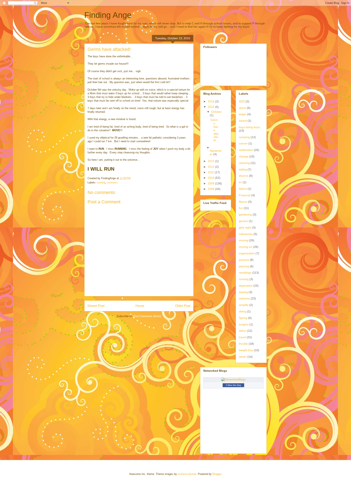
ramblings (245, 272)
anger (242, 114)
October (216, 111)
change (243, 156)
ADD (242, 101)
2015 (211, 106)
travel (242, 337)
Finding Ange (107, 15)
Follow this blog (233, 385)
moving (243, 240)
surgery (244, 324)
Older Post (182, 306)
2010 (211, 177)
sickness (112, 182)
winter (243, 356)
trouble (243, 343)
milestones (246, 234)
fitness (243, 201)
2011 (211, 172)
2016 (211, 101)
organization (247, 253)
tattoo (242, 330)
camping (244, 137)
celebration (246, 150)
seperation (245, 285)
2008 (211, 189)
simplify (243, 305)
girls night (245, 227)
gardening (245, 214)
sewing (243, 292)
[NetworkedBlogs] (233, 379)
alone (242, 107)
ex (240, 182)
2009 (211, 183)
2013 (211, 161)
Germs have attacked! (214, 130)
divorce (243, 175)
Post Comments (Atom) (147, 316)
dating (243, 169)
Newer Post (96, 306)
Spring (243, 318)
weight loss (246, 350)
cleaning (244, 163)
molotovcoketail (187, 474)
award (243, 120)
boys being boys (249, 127)
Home (139, 306)
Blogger (216, 474)
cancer (243, 143)
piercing (244, 266)
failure (243, 188)
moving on (245, 246)
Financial (244, 195)
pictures (244, 259)
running (101, 182)
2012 (211, 166)
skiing (242, 311)
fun (241, 208)
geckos (243, 221)
